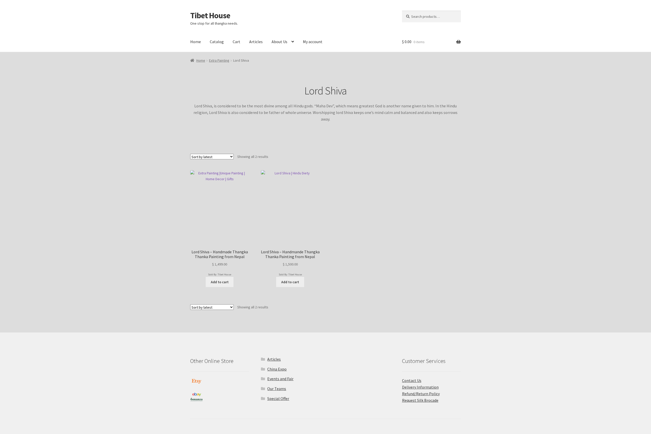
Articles (256, 41)
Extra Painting (219, 60)
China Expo (277, 369)
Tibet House (210, 15)
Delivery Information (420, 387)
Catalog (217, 41)
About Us (279, 41)
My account (312, 41)
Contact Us (411, 380)
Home (195, 41)
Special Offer (278, 398)
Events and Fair (280, 378)
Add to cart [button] (220, 282)
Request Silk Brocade (420, 400)
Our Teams (276, 388)
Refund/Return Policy (421, 393)
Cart (236, 41)
